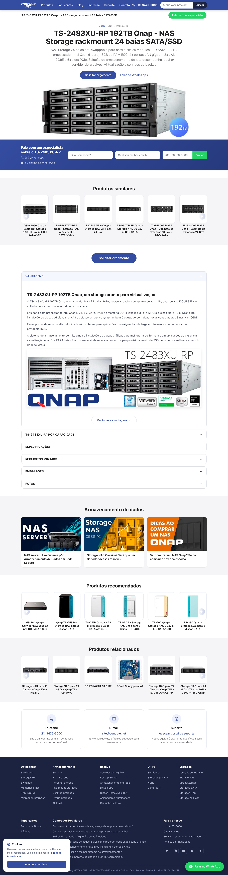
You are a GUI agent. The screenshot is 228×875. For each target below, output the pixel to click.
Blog (80, 5)
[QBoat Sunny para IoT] (130, 670)
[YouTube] (183, 851)
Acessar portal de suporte (176, 733)
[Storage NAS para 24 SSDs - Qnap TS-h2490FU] (66, 670)
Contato (124, 5)
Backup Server (109, 777)
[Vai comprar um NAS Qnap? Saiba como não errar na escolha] (177, 534)
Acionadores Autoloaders (115, 797)
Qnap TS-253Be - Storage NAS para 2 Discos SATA (67, 626)
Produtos (47, 5)
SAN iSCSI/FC (29, 792)
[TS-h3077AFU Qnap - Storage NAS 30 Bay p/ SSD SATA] (130, 209)
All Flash (58, 803)
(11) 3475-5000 (51, 733)
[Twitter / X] (200, 851)
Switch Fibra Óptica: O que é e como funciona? (80, 836)
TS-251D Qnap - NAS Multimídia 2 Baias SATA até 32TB (98, 626)
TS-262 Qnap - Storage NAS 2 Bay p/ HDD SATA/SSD (161, 626)
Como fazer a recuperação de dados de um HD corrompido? (88, 856)
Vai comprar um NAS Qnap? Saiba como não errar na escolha (173, 557)
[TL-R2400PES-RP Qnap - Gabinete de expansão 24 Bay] (193, 209)
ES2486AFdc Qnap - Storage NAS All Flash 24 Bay (98, 229)
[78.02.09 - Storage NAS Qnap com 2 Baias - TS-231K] (130, 606)
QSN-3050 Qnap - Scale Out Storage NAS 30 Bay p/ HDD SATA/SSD (35, 230)
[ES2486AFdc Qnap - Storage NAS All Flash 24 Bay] (98, 209)
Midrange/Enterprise (33, 797)
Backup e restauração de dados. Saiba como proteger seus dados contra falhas (99, 841)
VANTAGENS (34, 276)
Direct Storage (188, 782)
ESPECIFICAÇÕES (38, 446)
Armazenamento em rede (115, 782)
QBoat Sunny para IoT (130, 686)
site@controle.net (114, 733)
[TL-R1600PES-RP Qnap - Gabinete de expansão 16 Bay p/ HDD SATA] (161, 209)
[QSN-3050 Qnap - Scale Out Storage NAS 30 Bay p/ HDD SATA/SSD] (35, 209)
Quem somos (171, 831)
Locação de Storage (191, 772)
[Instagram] (175, 851)
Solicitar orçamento (98, 75)
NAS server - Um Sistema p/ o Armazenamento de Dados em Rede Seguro (48, 559)
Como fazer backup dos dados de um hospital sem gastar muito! (90, 831)
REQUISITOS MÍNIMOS (41, 459)
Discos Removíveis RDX (114, 792)
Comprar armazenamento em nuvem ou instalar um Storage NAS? (91, 846)
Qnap (102, 25)
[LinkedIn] (167, 851)
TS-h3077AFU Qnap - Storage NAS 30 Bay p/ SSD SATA (130, 229)
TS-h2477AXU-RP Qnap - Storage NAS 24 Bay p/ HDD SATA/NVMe (66, 230)
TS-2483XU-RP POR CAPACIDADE (49, 434)
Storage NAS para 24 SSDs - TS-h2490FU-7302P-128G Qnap (193, 689)
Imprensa (94, 5)
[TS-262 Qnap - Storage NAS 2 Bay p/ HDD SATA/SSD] (161, 606)
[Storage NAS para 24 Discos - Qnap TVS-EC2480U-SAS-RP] (161, 670)
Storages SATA (188, 787)
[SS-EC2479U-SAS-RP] (98, 670)
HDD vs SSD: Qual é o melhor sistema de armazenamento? (87, 851)
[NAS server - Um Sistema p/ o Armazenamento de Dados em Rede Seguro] (51, 534)
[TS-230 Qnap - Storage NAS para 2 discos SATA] (193, 606)
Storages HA (28, 777)
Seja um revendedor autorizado (182, 836)
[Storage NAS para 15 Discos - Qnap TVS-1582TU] (35, 670)
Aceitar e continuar (37, 864)
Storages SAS (187, 792)
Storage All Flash (189, 797)
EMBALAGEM (34, 471)
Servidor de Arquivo (112, 772)
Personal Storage (63, 782)
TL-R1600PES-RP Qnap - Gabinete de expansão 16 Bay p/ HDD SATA (161, 230)
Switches (26, 782)
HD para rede (60, 777)
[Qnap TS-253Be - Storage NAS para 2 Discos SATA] (66, 606)
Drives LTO (106, 787)
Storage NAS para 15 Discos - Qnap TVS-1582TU (34, 689)
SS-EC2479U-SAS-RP (98, 686)
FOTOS (30, 483)
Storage (57, 772)
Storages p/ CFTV (158, 777)
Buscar (200, 5)
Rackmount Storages (65, 787)
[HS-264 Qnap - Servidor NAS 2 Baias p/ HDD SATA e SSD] (35, 606)
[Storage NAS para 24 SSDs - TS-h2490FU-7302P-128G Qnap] (193, 670)
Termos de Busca (31, 826)
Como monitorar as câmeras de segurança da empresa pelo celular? (93, 826)
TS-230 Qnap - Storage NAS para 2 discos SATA (193, 626)
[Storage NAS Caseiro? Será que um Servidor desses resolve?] (114, 534)
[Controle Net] (28, 5)
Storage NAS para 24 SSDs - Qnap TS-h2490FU (66, 689)
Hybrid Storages (62, 797)
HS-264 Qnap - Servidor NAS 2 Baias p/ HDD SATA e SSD (35, 626)
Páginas (25, 831)
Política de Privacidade (177, 841)
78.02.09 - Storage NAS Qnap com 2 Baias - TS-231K (129, 626)
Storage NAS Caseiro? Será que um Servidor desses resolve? (111, 557)
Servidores (27, 772)
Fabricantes (65, 5)
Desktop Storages (63, 792)
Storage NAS (187, 777)
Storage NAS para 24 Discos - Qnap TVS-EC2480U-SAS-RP (161, 689)
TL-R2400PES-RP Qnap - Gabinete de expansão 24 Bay (193, 229)
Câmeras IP (154, 787)
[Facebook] (192, 851)
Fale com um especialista (187, 15)
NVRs (151, 782)
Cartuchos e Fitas (110, 803)
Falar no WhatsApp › (134, 75)
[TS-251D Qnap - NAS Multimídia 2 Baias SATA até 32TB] (98, 606)
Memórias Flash (30, 787)
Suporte (109, 5)
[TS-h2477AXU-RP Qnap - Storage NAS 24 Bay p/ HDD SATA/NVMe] (66, 209)
